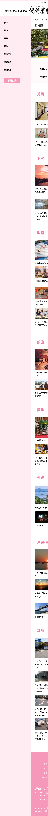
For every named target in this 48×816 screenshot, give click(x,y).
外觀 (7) (43, 77)
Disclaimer (38, 811)
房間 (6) (43, 69)
